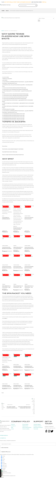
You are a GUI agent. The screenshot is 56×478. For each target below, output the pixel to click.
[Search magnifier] (36, 5)
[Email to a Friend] (13, 393)
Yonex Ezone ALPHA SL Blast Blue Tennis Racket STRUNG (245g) (6, 268)
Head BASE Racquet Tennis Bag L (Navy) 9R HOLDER (17, 386)
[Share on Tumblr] (9, 393)
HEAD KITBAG (16, 364)
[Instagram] (49, 431)
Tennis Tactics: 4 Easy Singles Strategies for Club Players (12, 149)
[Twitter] (52, 431)
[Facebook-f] (46, 431)
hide (8, 77)
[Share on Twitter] (6, 393)
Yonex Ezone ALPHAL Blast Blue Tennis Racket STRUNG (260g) (6, 248)
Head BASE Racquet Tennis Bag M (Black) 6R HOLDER (17, 367)
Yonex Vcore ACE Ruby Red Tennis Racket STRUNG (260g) (29, 219)
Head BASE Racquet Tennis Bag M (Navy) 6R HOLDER (29, 367)
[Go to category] (39, 21)
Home (3, 10)
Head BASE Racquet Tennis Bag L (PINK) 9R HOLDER (29, 386)
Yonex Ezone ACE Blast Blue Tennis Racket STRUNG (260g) (29, 268)
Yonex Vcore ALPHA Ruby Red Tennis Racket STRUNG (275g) (18, 268)
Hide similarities (4, 447)
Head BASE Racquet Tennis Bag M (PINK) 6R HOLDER (6, 386)
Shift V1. (5, 318)
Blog (7, 10)
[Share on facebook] (5, 393)
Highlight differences (5, 451)
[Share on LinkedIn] (8, 393)
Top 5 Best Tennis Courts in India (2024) (9, 151)
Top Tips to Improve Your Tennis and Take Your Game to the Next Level (26, 406)
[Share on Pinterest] (11, 393)
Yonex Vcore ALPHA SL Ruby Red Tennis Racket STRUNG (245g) (29, 248)
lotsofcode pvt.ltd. (19, 440)
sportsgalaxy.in (14, 30)
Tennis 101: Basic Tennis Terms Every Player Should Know (13, 154)
